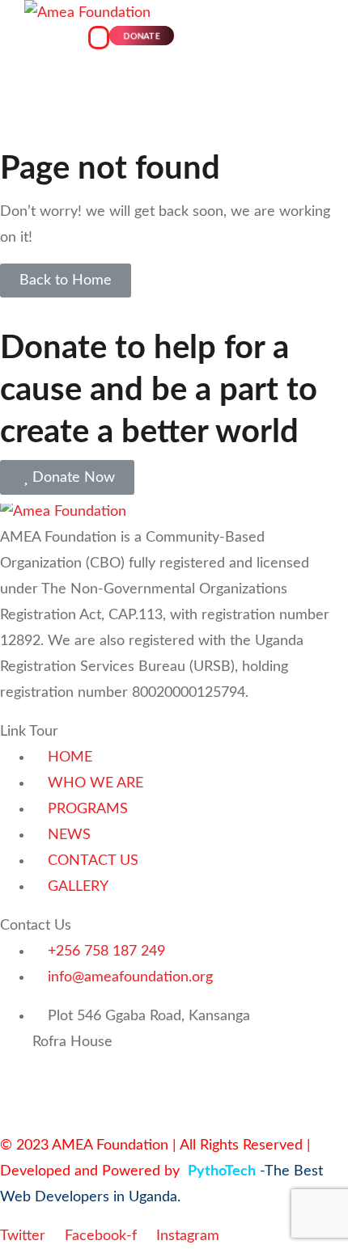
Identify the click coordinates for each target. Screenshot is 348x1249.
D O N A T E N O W (65, 1081)
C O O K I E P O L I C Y (219, 1081)
